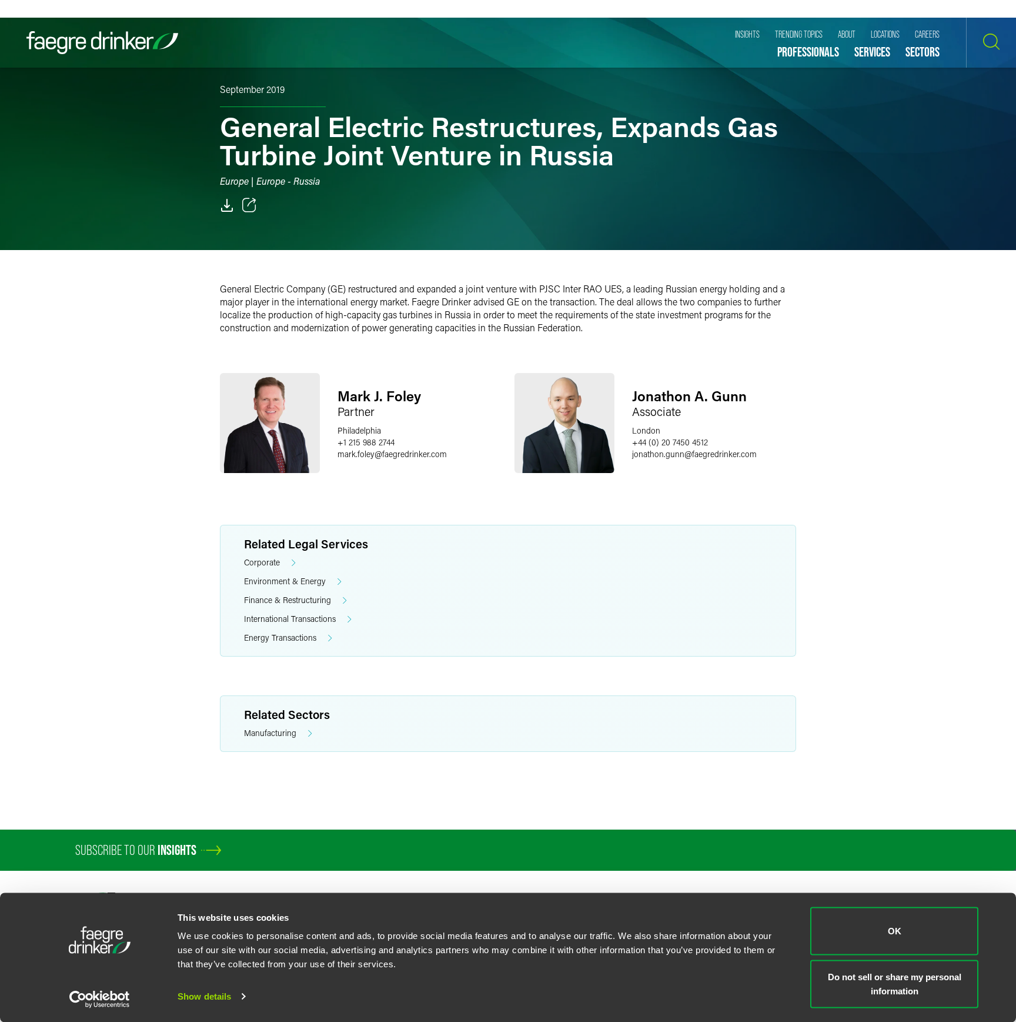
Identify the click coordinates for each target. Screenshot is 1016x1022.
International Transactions (290, 618)
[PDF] (227, 205)
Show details (204, 996)
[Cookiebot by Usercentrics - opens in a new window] (99, 999)
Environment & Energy (285, 581)
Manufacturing (270, 732)
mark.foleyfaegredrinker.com (392, 454)
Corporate (262, 562)
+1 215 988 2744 (366, 442)
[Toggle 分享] (249, 205)
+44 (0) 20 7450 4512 (670, 442)
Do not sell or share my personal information (894, 983)
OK (894, 931)
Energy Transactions (280, 637)
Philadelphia (359, 430)
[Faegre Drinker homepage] (102, 42)
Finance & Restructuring (287, 599)
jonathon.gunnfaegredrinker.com (694, 454)
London (646, 430)
